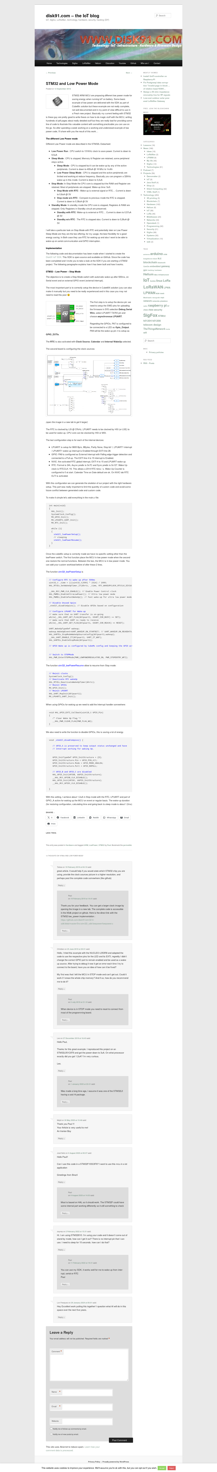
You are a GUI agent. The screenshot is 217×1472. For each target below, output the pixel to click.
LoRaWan (86, 63)
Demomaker (152, 176)
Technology (148, 195)
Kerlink (153, 281)
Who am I (145, 63)
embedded (155, 266)
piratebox (164, 301)
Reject (171, 1468)
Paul (109, 845)
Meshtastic (147, 297)
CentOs (146, 266)
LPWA (167, 287)
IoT (148, 179)
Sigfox (75, 63)
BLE (159, 258)
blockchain (150, 262)
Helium (98, 63)
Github (133, 63)
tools (168, 329)
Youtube (122, 63)
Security (150, 229)
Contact (157, 63)
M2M (157, 293)
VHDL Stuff (152, 191)
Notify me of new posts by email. (66, 1434)
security (158, 309)
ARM (86, 845)
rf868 (150, 309)
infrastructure (163, 274)
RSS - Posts (148, 363)
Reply (61, 885)
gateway (165, 266)
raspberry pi (157, 305)
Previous (51, 72)
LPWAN (150, 157)
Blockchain (152, 201)
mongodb (156, 297)
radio (145, 306)
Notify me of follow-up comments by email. (70, 1428)
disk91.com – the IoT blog (72, 15)
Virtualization (153, 238)
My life (150, 160)
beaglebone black (150, 259)
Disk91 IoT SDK (53, 257)
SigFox (150, 315)
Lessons (147, 145)
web (148, 241)
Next (129, 72)
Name (56, 1391)
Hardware (70, 845)
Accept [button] (161, 1468)
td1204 (147, 320)
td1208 (156, 320)
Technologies (62, 63)
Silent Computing (155, 188)
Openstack (151, 223)
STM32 (101, 845)
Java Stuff (151, 182)
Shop (149, 185)
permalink (127, 845)
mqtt (162, 297)
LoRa (149, 213)
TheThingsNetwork (154, 328)
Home (49, 63)
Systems (151, 235)
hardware (158, 270)
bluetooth (161, 262)
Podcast (147, 170)
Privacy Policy (94, 1461)
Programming (153, 226)
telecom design (152, 324)
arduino (156, 253)
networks (156, 301)
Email (56, 1406)
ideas (149, 151)
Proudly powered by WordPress (115, 1461)
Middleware (152, 216)
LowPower (93, 845)
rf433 (145, 310)
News (145, 148)
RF (168, 306)
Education (110, 63)
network (147, 300)
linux (159, 281)
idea (156, 274)
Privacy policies (156, 352)
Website (55, 1421)
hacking (151, 270)
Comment (57, 1351)
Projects (147, 173)
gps (145, 269)
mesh (162, 293)
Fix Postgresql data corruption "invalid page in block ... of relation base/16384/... (156, 85)
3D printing (152, 198)
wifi (145, 332)
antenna (146, 254)
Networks (151, 219)
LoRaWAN (153, 287)
